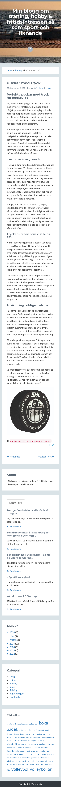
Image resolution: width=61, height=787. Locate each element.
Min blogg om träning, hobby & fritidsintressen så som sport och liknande (30, 22)
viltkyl (9, 770)
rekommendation (39, 751)
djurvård (32, 730)
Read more (15, 526)
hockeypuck (36, 441)
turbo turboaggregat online (23, 764)
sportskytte (49, 754)
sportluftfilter (12, 754)
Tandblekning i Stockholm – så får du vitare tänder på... (28, 556)
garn (32, 734)
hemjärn (29, 737)
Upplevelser (16, 696)
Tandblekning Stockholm (30, 758)
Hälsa (13, 680)
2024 (12, 647)
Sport (12, 686)
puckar (47, 441)
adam (49, 88)
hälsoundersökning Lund (16, 737)
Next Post (14, 456)
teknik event (44, 758)
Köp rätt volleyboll (18, 577)
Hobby (13, 683)
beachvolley (26, 724)
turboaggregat (38, 764)
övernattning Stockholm (29, 744)
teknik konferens (13, 761)
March (13, 639)
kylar (44, 741)
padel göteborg (48, 744)
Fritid (12, 676)
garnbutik (46, 734)
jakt (8, 741)
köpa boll (13, 741)
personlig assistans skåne (25, 747)
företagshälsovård (42, 730)
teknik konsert (25, 761)
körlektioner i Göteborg (22, 596)
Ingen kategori (17, 693)
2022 (12, 653)
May (12, 636)
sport (48, 751)
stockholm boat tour (14, 758)
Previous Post (44, 456)
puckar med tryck (19, 441)
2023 (12, 650)
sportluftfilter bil (23, 754)
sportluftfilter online (37, 754)
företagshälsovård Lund (15, 734)
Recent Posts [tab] (15, 502)
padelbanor (11, 747)
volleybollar (41, 769)
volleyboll (20, 769)
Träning (40, 88)
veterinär (48, 764)
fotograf (27, 734)
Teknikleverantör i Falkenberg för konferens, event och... (28, 534)
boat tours (34, 724)
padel (41, 744)
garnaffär (38, 734)
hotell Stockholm (48, 737)
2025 (12, 643)
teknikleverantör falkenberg (42, 761)
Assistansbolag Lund (14, 724)
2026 (12, 632)
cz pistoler (21, 730)
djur (26, 730)
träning (9, 764)
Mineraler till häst (13, 744)
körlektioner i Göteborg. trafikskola (29, 741)
